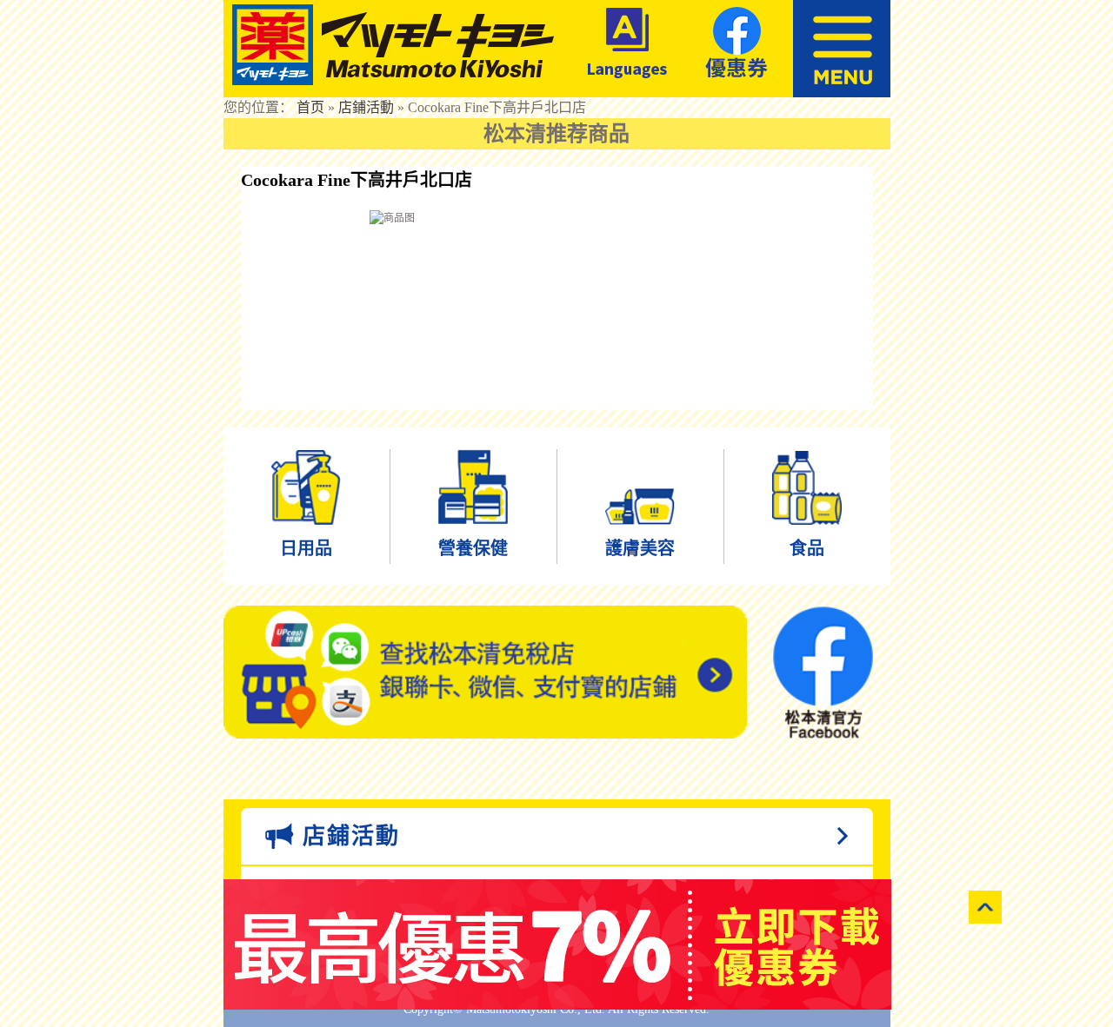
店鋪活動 (366, 107)
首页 (310, 107)
